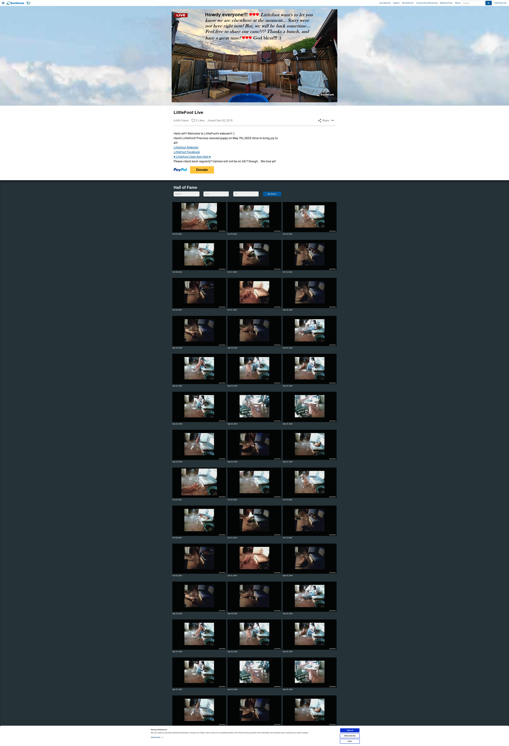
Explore (396, 3)
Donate (202, 170)
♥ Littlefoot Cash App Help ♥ (192, 156)
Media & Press (446, 3)
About (457, 3)
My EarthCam (408, 3)
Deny (350, 741)
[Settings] (328, 99)
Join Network (385, 3)
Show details (156, 737)
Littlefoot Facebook (187, 152)
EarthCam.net (500, 3)
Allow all (350, 730)
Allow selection (350, 736)
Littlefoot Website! (186, 147)
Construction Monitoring (426, 3)
